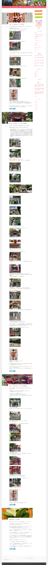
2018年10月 (36, 106)
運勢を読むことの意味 (14, 519)
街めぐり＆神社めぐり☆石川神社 (16, 24)
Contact (35, 51)
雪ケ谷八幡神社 (14, 88)
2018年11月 (36, 104)
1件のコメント (6, 126)
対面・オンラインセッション (38, 47)
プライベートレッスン (37, 45)
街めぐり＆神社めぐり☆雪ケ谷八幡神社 (18, 123)
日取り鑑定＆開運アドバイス (38, 36)
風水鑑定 (36, 38)
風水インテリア (36, 76)
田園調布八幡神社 (25, 363)
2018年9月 (36, 108)
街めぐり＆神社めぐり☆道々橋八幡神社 (18, 386)
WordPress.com (30, 563)
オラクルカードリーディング (38, 40)
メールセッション (37, 49)
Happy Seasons (24, 3)
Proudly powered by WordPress (19, 563)
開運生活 (36, 74)
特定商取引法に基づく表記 (7, 559)
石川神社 (17, 26)
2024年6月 (36, 102)
